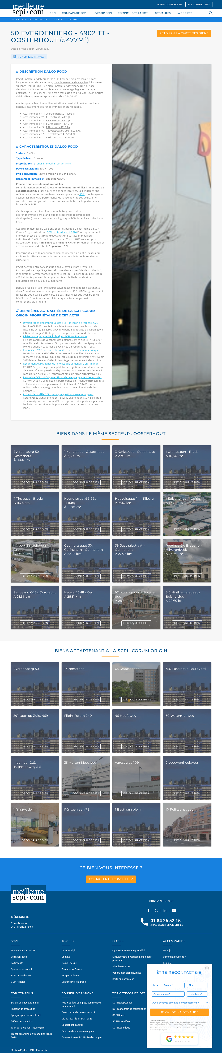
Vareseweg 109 (127, 763)
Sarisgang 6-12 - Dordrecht (35, 592)
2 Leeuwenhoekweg (182, 763)
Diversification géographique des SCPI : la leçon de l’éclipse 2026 (60, 322)
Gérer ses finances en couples (78, 1031)
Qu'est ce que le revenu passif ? (78, 1012)
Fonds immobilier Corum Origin (54, 163)
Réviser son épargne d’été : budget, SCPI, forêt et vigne (55, 336)
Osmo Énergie (69, 963)
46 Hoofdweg (125, 716)
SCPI (53, 13)
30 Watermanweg (180, 716)
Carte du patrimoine (123, 979)
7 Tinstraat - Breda (28, 499)
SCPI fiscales (18, 981)
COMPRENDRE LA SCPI (133, 13)
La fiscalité (17, 963)
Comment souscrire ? (174, 956)
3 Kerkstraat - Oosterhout (135, 452)
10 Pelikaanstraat (179, 809)
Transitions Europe (72, 969)
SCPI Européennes (122, 1002)
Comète (66, 956)
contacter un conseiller (111, 879)
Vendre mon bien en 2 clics (126, 972)
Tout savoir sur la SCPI (23, 950)
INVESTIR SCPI (102, 13)
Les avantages (19, 956)
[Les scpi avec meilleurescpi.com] (28, 8)
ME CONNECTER (199, 4)
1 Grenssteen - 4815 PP (59, 123)
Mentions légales (19, 1050)
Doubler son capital (72, 1024)
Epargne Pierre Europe (74, 981)
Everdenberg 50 (26, 669)
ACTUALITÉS (163, 13)
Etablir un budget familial (25, 1002)
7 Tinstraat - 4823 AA (58, 127)
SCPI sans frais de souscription (129, 1008)
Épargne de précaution (23, 1008)
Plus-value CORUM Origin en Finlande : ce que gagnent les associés (62, 377)
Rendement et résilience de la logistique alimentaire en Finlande (61, 363)
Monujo (167, 950)
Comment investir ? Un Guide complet (82, 1037)
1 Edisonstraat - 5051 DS (60, 137)
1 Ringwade (23, 809)
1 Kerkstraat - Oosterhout (84, 452)
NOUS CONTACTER (169, 4)
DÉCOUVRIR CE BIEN (35, 482)
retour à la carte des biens (184, 33)
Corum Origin (69, 950)
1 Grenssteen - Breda (182, 452)
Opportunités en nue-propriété (128, 950)
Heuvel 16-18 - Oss (78, 592)
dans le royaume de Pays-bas (71, 82)
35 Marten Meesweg (80, 763)
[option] (161, 242)
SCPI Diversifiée (121, 1021)
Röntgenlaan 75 (76, 809)
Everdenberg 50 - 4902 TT (60, 113)
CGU (31, 1050)
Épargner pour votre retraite (26, 1015)
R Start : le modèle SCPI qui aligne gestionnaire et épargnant (58, 394)
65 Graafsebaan (127, 669)
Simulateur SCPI (121, 966)
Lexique (167, 963)
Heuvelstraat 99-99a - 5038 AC (63, 130)
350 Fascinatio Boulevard (186, 669)
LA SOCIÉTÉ (184, 13)
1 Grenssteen (74, 669)
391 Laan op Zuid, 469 (31, 716)
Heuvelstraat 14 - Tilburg (134, 499)
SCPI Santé (118, 1015)
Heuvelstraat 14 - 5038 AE (60, 134)
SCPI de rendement (21, 975)
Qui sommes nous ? (21, 969)
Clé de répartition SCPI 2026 (77, 1018)
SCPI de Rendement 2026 (62, 232)
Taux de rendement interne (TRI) (28, 1027)
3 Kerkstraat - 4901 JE (58, 120)
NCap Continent (70, 975)
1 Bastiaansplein (128, 809)
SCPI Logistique (121, 1027)
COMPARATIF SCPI (74, 13)
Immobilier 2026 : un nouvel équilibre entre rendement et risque (61, 350)
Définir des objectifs (22, 1021)
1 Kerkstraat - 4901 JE (58, 117)
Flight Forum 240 (78, 716)
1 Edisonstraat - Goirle (183, 499)
